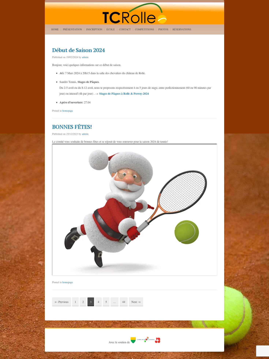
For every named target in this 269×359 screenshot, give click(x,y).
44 (123, 302)
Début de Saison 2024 (78, 50)
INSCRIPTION (94, 29)
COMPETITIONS (144, 29)
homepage (67, 110)
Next (136, 302)
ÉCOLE (111, 29)
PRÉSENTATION (72, 29)
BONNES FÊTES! (72, 126)
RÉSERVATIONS (182, 29)
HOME (55, 29)
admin (85, 57)
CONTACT (125, 29)
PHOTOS (163, 29)
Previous (61, 302)
